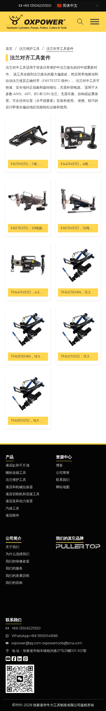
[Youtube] (8, 659)
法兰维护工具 (29, 48)
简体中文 (69, 5)
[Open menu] (94, 21)
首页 (9, 48)
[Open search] (80, 22)
